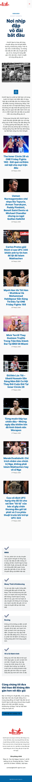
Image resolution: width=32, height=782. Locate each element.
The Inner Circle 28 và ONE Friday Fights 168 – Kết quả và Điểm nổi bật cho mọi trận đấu (16, 162)
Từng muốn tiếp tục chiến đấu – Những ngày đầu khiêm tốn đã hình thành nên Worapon (16, 424)
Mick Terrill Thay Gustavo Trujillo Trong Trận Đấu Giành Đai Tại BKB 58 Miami (16, 339)
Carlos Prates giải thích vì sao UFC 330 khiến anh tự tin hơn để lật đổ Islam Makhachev (16, 253)
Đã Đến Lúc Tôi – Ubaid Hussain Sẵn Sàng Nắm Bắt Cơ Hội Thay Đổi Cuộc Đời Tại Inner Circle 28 (16, 381)
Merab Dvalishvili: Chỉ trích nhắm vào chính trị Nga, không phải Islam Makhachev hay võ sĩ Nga (16, 464)
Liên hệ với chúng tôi (12, 713)
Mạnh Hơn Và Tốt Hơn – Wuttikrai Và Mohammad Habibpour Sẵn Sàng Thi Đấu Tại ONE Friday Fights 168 (16, 297)
